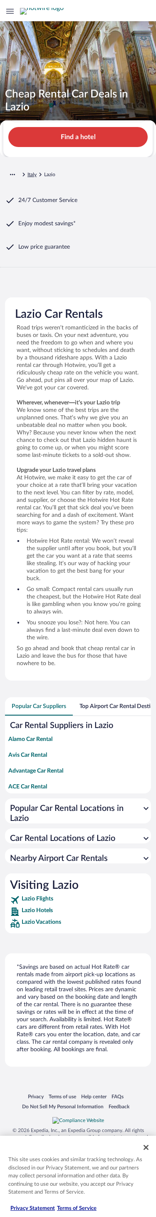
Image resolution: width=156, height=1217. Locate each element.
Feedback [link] (119, 1106)
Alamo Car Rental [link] (30, 739)
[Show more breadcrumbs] (12, 174)
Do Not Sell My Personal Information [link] (63, 1106)
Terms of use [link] (62, 1096)
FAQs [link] (117, 1096)
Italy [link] (32, 174)
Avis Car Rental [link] (27, 755)
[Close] (146, 1147)
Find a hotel (78, 137)
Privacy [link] (36, 1096)
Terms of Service (77, 1208)
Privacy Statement (32, 1208)
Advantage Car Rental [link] (35, 771)
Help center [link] (93, 1096)
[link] (78, 900)
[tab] (39, 706)
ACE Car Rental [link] (27, 787)
